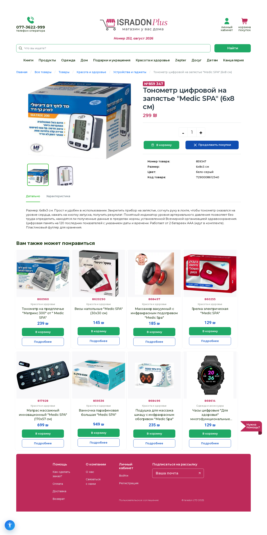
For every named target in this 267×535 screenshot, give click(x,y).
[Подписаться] (199, 473)
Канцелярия (233, 60)
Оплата (58, 484)
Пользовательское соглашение (139, 500)
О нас (90, 472)
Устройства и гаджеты (129, 72)
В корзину (164, 145)
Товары (64, 72)
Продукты (47, 60)
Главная (21, 72)
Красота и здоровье (153, 60)
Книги (28, 60)
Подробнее (43, 342)
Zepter (180, 60)
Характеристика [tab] (58, 196)
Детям (212, 60)
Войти (123, 475)
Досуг (197, 60)
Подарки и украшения (111, 60)
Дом (84, 60)
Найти (232, 48)
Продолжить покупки (214, 145)
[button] (244, 25)
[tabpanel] (133, 219)
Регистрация (128, 483)
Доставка (59, 491)
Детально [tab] (33, 196)
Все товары (43, 72)
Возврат (59, 499)
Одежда (68, 60)
